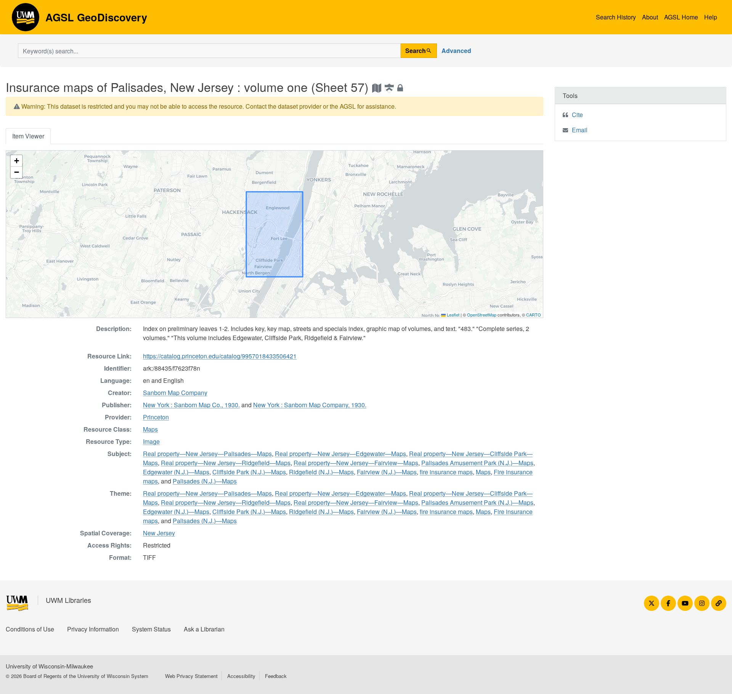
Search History (616, 17)
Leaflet (452, 315)
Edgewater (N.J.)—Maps (176, 471)
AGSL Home (681, 17)
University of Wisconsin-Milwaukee (49, 666)
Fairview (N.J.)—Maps (387, 471)
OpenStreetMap (481, 315)
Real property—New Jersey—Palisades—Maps (207, 453)
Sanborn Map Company (175, 392)
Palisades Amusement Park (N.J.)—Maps (477, 462)
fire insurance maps (446, 471)
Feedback (276, 676)
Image (151, 441)
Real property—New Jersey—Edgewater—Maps (340, 453)
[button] (16, 161)
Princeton (156, 417)
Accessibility (241, 676)
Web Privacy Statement (191, 676)
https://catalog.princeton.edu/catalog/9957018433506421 (220, 356)
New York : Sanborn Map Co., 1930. (191, 404)
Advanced (456, 50)
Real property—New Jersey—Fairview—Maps (356, 462)
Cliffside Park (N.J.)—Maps (249, 471)
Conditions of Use (30, 629)
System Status (151, 629)
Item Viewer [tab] (28, 136)
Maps (150, 429)
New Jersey (159, 533)
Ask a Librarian (204, 629)
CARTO (533, 315)
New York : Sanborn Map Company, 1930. (309, 404)
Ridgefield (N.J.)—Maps (321, 471)
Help (710, 17)
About (650, 17)
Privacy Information (93, 629)
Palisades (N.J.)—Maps (205, 481)
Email (580, 129)
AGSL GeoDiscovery (25, 19)
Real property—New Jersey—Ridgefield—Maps (226, 462)
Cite (577, 114)
